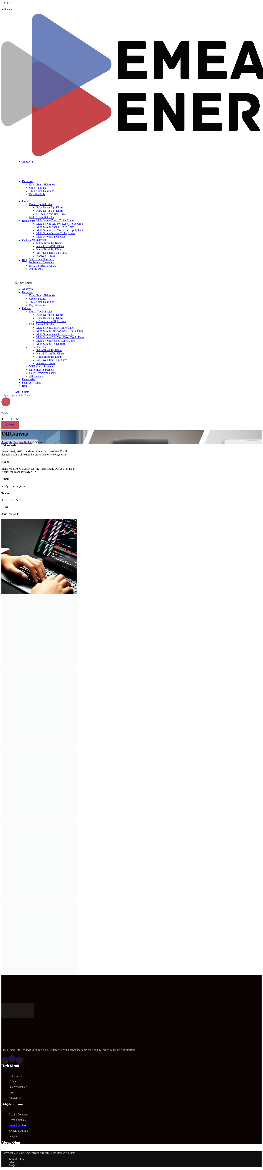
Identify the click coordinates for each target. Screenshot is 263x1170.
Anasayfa (6, 442)
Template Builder (22, 442)
